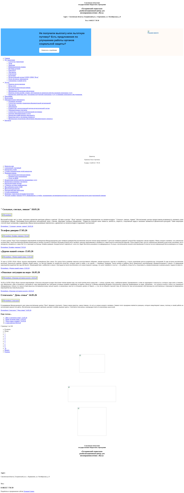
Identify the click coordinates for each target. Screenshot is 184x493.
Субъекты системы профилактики (16, 185)
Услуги (7, 82)
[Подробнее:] (7, 215)
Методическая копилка (12, 188)
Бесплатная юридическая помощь (19, 87)
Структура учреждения (16, 61)
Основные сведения (15, 101)
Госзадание (12, 75)
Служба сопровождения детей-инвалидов (18, 171)
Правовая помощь (10, 173)
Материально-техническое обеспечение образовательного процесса (30, 119)
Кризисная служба (11, 169)
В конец (7, 352)
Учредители (12, 74)
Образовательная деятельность (15, 100)
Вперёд (7, 350)
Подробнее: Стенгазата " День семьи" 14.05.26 (16, 310)
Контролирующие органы (13, 183)
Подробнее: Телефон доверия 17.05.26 (13, 247)
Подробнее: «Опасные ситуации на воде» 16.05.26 (17, 291)
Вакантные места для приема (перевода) (21, 117)
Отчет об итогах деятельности (18, 79)
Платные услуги (13, 89)
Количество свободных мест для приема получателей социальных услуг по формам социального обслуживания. (45, 94)
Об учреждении (10, 60)
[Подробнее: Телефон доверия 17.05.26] (15, 236)
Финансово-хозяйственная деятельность (21, 115)
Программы (8, 96)
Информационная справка (17, 67)
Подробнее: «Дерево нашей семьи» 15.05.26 (15, 268)
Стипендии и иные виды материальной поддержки (25, 112)
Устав (10, 63)
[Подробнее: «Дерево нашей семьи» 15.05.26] (17, 257)
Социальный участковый (13, 168)
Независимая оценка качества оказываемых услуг (21, 180)
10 (5, 348)
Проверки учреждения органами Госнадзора (19, 194)
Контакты (8, 120)
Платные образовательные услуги (19, 113)
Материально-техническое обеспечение (21, 91)
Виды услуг (12, 86)
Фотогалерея (9, 98)
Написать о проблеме (49, 50)
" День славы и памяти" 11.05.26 (15, 321)
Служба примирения (11, 192)
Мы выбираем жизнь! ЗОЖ (13, 187)
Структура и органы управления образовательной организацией (29, 103)
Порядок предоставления (16, 84)
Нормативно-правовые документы (16, 181)
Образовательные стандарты (17, 110)
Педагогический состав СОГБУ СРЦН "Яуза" (23, 77)
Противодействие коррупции (14, 190)
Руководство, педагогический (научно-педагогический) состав (29, 108)
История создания (14, 68)
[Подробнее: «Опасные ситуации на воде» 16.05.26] (19, 278)
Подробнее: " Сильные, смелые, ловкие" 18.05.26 (17, 226)
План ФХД (12, 70)
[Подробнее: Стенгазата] (10, 300)
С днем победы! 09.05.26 (13, 323)
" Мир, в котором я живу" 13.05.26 (16, 317)
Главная (7, 58)
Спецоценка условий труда (17, 80)
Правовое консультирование (17, 176)
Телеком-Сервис (29, 491)
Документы (12, 72)
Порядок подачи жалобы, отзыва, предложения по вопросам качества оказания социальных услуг (40, 93)
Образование (12, 106)
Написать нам (9, 166)
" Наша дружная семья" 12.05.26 (15, 319)
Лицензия (11, 65)
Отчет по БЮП (13, 178)
